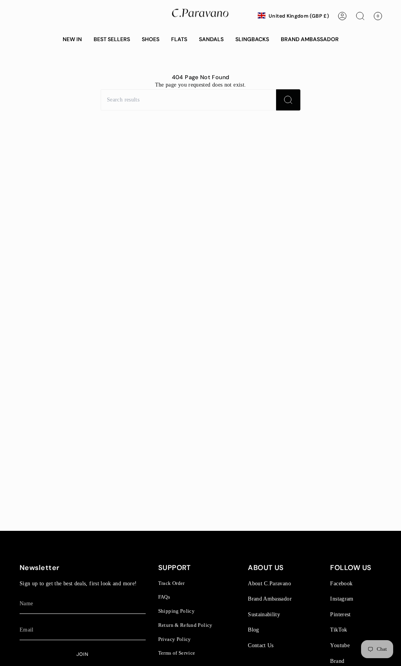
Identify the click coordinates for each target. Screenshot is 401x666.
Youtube (340, 645)
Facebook (341, 583)
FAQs (164, 597)
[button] (72, 39)
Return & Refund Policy (185, 625)
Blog (253, 629)
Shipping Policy (176, 611)
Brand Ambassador (270, 598)
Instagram (341, 598)
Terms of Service (176, 653)
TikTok (338, 629)
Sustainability (264, 614)
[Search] (288, 99)
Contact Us (261, 645)
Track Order (171, 583)
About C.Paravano (269, 583)
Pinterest (340, 614)
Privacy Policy (174, 639)
